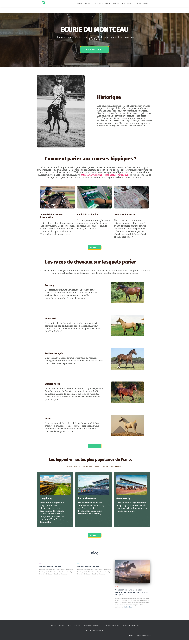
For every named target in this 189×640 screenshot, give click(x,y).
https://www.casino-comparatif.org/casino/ (105, 175)
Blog (139, 3)
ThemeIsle (147, 635)
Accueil (79, 3)
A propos (88, 3)
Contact (146, 3)
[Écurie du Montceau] (43, 3)
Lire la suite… (128, 607)
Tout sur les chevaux (101, 3)
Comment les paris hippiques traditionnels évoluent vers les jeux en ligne (131, 592)
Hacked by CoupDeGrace (50, 566)
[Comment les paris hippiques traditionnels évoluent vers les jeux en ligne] (132, 571)
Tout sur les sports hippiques (123, 3)
